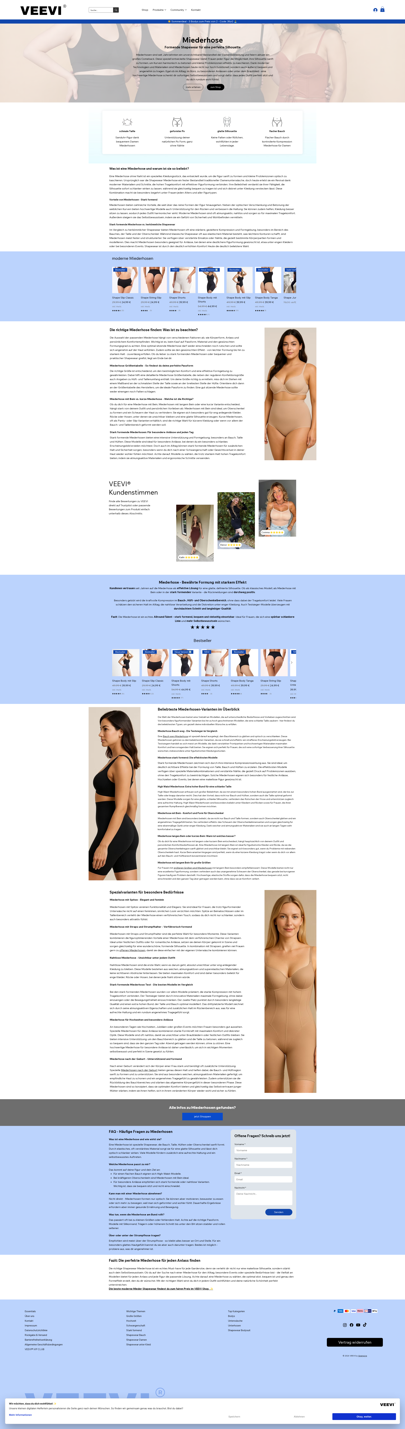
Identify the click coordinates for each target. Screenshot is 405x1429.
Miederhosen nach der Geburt (139, 1070)
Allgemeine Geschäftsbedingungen (44, 1344)
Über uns (29, 1316)
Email (238, 1173)
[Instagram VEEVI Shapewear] (345, 1325)
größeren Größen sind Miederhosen (193, 867)
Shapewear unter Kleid (138, 1344)
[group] (202, 292)
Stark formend (134, 1330)
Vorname (239, 1144)
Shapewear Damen (136, 1339)
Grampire (362, 1356)
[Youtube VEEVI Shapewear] (358, 1325)
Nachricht (240, 1187)
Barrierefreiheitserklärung (38, 1339)
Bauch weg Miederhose (175, 736)
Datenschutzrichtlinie (36, 1330)
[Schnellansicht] (154, 280)
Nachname (240, 1158)
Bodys (231, 1316)
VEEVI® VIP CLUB (34, 1349)
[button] (382, 9)
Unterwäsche (235, 1320)
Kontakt (29, 1320)
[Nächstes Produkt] (292, 280)
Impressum (31, 1325)
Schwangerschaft (135, 1325)
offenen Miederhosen (132, 950)
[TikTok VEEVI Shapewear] (364, 1325)
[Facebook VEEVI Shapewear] (351, 1325)
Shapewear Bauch (136, 1335)
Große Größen (134, 1316)
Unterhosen (234, 1325)
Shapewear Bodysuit (239, 1330)
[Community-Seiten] (186, 10)
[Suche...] (116, 9)
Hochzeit (131, 1320)
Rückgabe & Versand (36, 1335)
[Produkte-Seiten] (165, 10)
